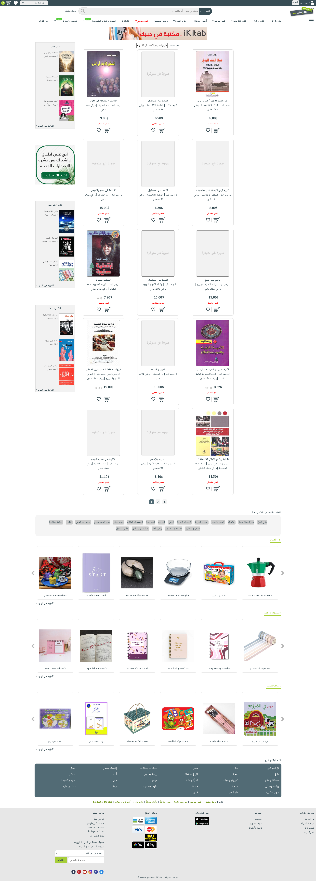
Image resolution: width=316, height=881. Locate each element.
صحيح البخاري (192, 528)
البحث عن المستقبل (158, 101)
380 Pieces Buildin (137, 742)
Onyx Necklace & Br (137, 596)
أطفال (73, 768)
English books (102, 802)
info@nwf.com (96, 832)
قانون (195, 792)
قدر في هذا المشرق (50, 315)
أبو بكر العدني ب (50, 215)
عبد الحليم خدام (102, 522)
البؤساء (231, 522)
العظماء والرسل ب (51, 53)
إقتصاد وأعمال (110, 768)
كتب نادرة (138, 802)
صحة (235, 774)
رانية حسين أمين (50, 105)
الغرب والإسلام (158, 459)
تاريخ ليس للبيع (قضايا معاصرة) (212, 190)
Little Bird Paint (219, 742)
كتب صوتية (196, 802)
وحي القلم (157, 528)
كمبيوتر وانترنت (230, 780)
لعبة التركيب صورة (219, 596)
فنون (195, 768)
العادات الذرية (201, 522)
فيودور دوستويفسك (49, 241)
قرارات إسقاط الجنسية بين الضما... (103, 370)
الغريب (161, 522)
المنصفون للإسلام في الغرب (103, 101)
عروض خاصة (180, 802)
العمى (171, 522)
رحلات (113, 786)
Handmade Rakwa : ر (55, 596)
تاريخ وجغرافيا (191, 774)
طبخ (277, 774)
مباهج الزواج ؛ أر (51, 366)
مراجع (154, 780)
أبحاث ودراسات (123, 802)
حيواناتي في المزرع (260, 742)
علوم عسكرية (272, 792)
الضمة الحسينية (52, 77)
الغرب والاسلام (158, 370)
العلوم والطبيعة (68, 780)
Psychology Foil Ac (178, 669)
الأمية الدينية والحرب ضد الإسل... (212, 370)
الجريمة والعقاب (51, 238)
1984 (69, 522)
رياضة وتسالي (272, 786)
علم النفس (233, 792)
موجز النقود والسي (50, 261)
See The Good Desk (55, 669)
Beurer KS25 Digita (178, 596)
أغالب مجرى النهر (140, 528)
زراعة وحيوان (150, 774)
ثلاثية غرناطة (56, 522)
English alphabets (178, 742)
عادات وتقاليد (69, 786)
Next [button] (33, 573)
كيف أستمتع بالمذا (51, 101)
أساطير (72, 774)
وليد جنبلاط (51, 318)
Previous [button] (283, 573)
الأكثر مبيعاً (151, 802)
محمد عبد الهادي (50, 56)
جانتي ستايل (122, 528)
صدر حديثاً (165, 802)
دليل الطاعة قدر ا (51, 211)
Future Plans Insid (137, 669)
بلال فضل (52, 344)
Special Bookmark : (96, 669)
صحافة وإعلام (272, 780)
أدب (115, 774)
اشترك (61, 860)
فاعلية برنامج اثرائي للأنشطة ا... (212, 459)
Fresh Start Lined (96, 596)
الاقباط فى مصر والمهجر (103, 459)
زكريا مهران (52, 265)
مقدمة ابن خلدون (173, 528)
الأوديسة (150, 522)
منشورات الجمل (83, 522)
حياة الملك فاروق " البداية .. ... (213, 101)
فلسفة (195, 786)
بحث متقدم (210, 802)
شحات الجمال (51, 80)
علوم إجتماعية (150, 786)
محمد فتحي (51, 369)
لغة (236, 768)
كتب (221, 802)
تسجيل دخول (305, 3)
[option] (260, 573)
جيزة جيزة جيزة (51, 340)
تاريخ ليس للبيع (213, 280)
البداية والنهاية (184, 522)
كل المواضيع (273, 768)
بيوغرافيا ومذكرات (148, 768)
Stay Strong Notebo (219, 669)
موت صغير (118, 522)
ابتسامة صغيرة (103, 280)
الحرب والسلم (218, 522)
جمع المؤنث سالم (96, 742)
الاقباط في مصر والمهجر (103, 190)
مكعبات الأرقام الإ (55, 742)
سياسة (235, 786)
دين (115, 780)
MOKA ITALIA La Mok (260, 596)
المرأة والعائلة (191, 780)
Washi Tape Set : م (260, 669)
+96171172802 (96, 828)
